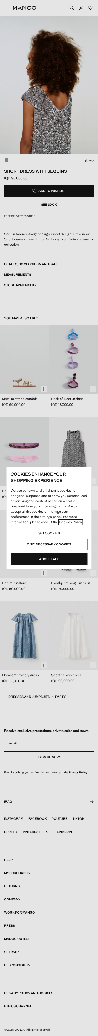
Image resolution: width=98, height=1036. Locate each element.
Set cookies (49, 533)
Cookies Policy (70, 522)
